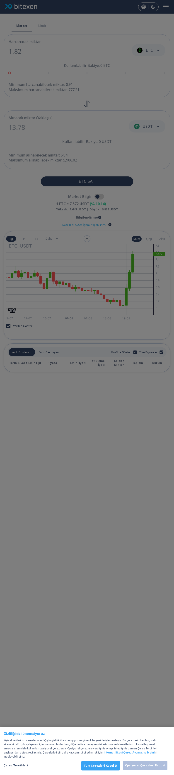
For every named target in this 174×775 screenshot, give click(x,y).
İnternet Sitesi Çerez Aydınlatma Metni (129, 752)
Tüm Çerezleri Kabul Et (100, 765)
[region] (87, 751)
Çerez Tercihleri (16, 765)
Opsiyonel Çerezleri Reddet (145, 765)
